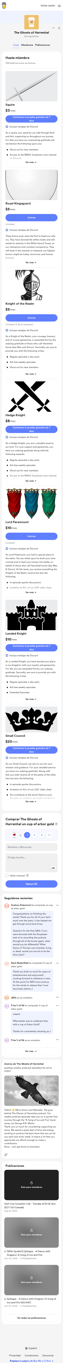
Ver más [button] (29, 162)
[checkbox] (15, 875)
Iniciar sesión (48, 5)
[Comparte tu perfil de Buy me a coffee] (59, 28)
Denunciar (48, 1355)
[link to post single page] (31, 1191)
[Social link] (5, 1154)
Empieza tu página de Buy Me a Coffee (30, 1361)
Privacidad (15, 1355)
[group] (31, 119)
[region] (31, 431)
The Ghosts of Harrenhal (31, 32)
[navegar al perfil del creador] (31, 22)
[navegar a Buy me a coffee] (4, 5)
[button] (59, 6)
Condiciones (31, 1355)
